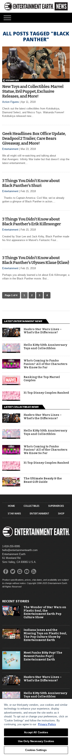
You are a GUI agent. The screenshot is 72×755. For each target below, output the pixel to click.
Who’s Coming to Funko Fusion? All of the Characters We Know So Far (45, 364)
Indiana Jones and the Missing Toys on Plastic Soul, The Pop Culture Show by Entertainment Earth (45, 635)
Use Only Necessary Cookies (36, 741)
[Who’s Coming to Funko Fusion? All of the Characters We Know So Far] (11, 367)
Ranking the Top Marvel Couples (42, 379)
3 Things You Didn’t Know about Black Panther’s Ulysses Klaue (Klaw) (35, 260)
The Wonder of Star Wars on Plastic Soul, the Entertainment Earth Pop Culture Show (45, 612)
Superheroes (56, 506)
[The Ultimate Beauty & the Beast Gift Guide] (11, 485)
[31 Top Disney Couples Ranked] (11, 399)
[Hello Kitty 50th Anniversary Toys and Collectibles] (11, 351)
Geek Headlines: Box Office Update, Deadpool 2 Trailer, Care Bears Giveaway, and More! (34, 138)
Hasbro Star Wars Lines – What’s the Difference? (43, 331)
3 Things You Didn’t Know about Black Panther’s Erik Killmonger (31, 221)
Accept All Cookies (36, 732)
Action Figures (10, 101)
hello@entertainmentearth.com (20, 550)
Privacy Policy (47, 724)
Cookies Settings (36, 750)
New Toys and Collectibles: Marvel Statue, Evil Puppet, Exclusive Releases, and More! (32, 91)
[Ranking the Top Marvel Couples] (11, 384)
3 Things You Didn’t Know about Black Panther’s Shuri (31, 183)
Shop (61, 513)
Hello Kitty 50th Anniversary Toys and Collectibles (45, 346)
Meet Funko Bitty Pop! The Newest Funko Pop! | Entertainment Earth (43, 656)
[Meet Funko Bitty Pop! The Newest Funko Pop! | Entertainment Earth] (11, 668)
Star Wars (14, 513)
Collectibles (31, 506)
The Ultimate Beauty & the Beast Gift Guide (43, 480)
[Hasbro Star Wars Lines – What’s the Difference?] (11, 336)
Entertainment (10, 148)
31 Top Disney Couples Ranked (46, 392)
